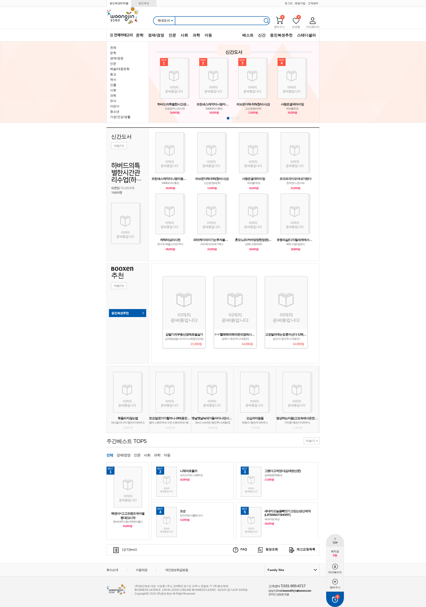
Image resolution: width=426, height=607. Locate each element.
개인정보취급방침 (176, 570)
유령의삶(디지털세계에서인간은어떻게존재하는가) (295, 240)
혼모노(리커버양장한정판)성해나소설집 (253, 240)
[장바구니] (279, 20)
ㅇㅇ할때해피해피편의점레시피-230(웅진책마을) (245, 334)
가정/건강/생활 (120, 117)
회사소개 (112, 570)
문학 (140, 35)
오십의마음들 (255, 418)
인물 (113, 85)
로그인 (289, 3)
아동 (208, 35)
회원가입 (300, 3)
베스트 (248, 35)
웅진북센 (143, 3)
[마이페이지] (313, 20)
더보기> (119, 146)
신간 (262, 35)
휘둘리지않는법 (128, 418)
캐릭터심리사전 (170, 240)
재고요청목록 (306, 549)
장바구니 (279, 26)
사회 (184, 35)
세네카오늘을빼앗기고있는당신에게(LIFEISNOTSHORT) (287, 513)
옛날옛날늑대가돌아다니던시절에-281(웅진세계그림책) (226, 418)
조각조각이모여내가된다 (295, 178)
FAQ (244, 549)
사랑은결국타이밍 (292, 104)
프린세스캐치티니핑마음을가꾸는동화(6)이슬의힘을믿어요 (214, 104)
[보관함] (296, 20)
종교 (113, 74)
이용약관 (141, 570)
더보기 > (312, 441)
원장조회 (272, 549)
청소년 (114, 111)
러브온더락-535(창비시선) (253, 104)
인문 (172, 35)
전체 (113, 47)
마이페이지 (313, 26)
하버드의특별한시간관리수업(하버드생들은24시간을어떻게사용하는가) (174, 104)
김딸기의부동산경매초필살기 (184, 334)
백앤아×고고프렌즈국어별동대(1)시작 (127, 515)
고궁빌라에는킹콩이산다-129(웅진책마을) (292, 334)
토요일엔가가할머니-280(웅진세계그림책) (176, 418)
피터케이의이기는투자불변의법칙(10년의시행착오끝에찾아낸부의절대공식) (212, 240)
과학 (196, 35)
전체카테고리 (121, 35)
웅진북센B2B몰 (119, 3)
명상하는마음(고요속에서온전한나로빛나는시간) (307, 418)
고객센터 (313, 3)
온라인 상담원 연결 (278, 594)
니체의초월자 (188, 471)
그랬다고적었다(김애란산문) (282, 471)
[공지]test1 (129, 549)
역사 (113, 79)
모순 (183, 511)
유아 (113, 101)
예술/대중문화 (120, 69)
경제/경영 (156, 35)
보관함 (296, 26)
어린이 (114, 106)
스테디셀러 (306, 35)
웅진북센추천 (281, 35)
